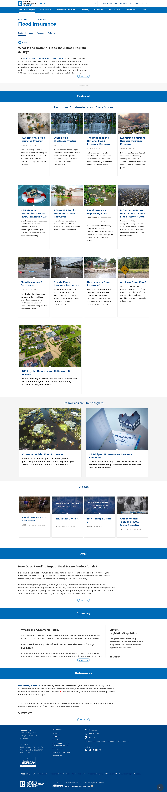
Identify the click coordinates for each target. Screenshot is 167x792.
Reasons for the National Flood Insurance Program (84, 774)
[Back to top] (160, 787)
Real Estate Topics (27, 10)
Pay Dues (134, 3)
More (144, 10)
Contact (123, 3)
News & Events (114, 10)
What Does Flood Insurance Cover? (50, 774)
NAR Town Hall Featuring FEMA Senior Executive (130, 521)
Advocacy (84, 10)
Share (24, 42)
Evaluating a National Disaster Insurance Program (133, 141)
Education (98, 10)
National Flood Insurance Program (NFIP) (43, 58)
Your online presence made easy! (78, 786)
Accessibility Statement (61, 752)
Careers (55, 733)
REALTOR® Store (109, 3)
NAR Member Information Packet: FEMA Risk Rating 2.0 (33, 213)
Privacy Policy (57, 749)
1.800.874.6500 (93, 734)
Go (95, 3)
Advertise (56, 736)
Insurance (41, 19)
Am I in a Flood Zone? (133, 282)
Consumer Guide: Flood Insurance (42, 454)
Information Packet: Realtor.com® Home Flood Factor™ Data (132, 213)
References (52, 33)
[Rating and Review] (28, 767)
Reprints (55, 740)
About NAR (131, 10)
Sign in (144, 3)
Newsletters (56, 730)
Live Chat (91, 737)
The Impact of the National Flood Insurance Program (98, 141)
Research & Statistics (65, 10)
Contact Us (92, 730)
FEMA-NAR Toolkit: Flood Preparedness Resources (66, 213)
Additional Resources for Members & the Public (61, 744)
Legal (31, 33)
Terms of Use (57, 756)
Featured (22, 33)
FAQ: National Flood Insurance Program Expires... (123, 774)
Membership (45, 10)
